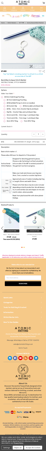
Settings (6, 447)
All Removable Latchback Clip (33, 106)
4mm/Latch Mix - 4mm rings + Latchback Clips (23, 115)
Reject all (18, 447)
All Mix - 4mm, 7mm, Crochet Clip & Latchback (22, 109)
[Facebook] (15, 358)
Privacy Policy (18, 443)
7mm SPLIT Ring (29, 121)
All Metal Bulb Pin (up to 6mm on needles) (21, 103)
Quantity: (4, 134)
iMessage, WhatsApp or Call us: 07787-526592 (23, 340)
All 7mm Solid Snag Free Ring (16, 100)
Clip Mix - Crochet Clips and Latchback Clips (21, 112)
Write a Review (5, 85)
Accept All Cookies (33, 447)
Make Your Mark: (7, 93)
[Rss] (25, 358)
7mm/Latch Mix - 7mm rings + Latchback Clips (23, 118)
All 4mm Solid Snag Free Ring (14, 97)
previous (2, 228)
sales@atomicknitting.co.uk (23, 344)
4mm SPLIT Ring (12, 121)
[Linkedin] (36, 358)
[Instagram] (10, 358)
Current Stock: (6, 126)
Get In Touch (23, 348)
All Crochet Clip (12, 106)
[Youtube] (20, 358)
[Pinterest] (31, 358)
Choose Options (11, 230)
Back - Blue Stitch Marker (11, 234)
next (44, 228)
